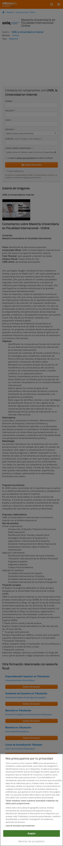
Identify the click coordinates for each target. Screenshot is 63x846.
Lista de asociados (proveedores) (20, 825)
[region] (31, 800)
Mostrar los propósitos (31, 841)
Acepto (31, 833)
